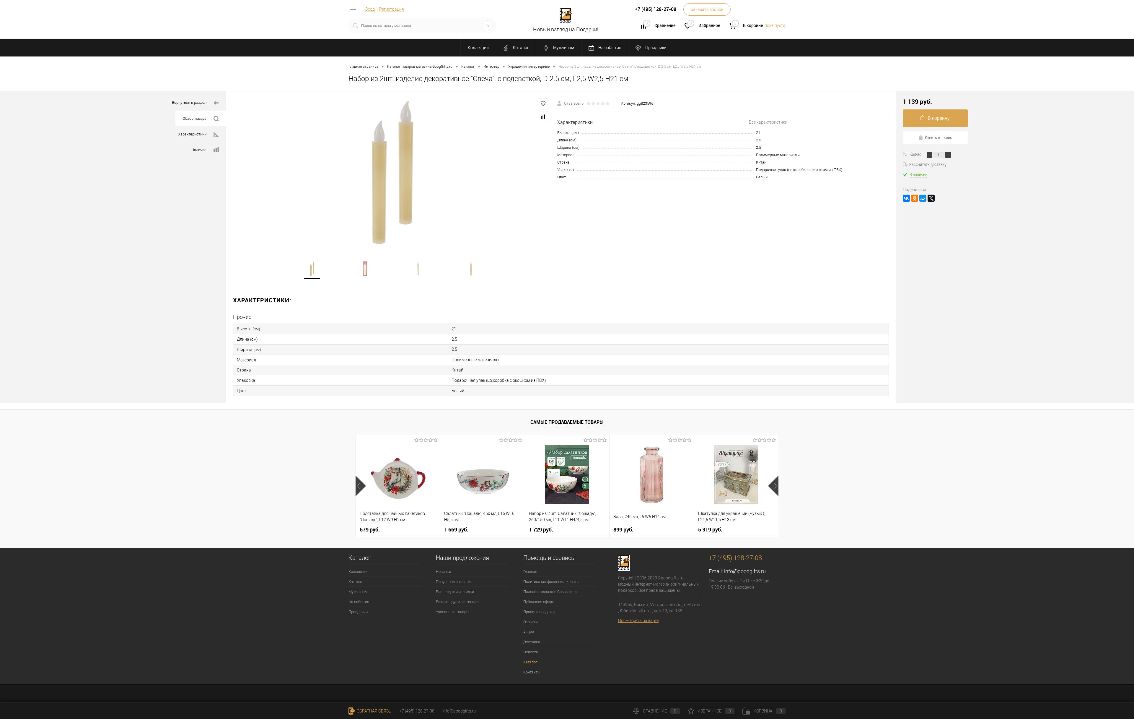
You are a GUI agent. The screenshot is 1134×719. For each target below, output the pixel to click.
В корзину (939, 118)
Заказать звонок (707, 9)
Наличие (198, 150)
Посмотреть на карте (638, 620)
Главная (530, 571)
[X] (931, 198)
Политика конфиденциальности (551, 581)
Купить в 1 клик (938, 137)
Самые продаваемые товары (567, 422)
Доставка (531, 642)
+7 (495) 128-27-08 (416, 711)
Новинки (443, 571)
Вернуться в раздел (189, 102)
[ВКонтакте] (906, 198)
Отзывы (530, 622)
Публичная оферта (539, 602)
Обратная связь (373, 711)
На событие (609, 47)
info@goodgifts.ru (745, 571)
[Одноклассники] (914, 198)
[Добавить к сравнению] (543, 117)
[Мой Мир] (922, 198)
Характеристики (192, 134)
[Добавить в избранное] (543, 103)
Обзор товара (194, 118)
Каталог (520, 47)
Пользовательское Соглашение (551, 591)
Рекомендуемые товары (457, 602)
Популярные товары (454, 581)
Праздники (655, 47)
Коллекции (478, 47)
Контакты (531, 672)
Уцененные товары (452, 612)
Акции (528, 632)
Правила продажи (539, 612)
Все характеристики (768, 122)
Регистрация (391, 9)
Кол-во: (916, 154)
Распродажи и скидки (455, 591)
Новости (530, 652)
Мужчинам (563, 47)
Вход (370, 9)
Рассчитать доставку (927, 164)
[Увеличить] (391, 172)
